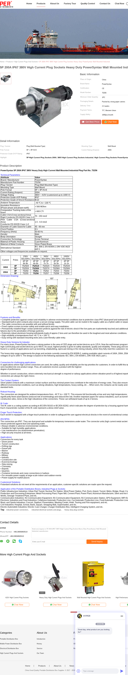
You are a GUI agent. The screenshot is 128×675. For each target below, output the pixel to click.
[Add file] (78, 671)
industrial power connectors (17, 510)
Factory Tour (70, 3)
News (72, 666)
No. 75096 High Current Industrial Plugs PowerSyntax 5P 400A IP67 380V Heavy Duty (73, 599)
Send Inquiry (97, 541)
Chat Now (119, 3)
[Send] (122, 671)
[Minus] (121, 616)
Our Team (40, 653)
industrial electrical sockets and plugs (46, 510)
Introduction (41, 639)
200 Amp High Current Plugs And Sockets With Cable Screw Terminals (35, 599)
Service (39, 648)
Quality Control (88, 3)
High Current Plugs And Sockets (11, 653)
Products (41, 3)
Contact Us (105, 3)
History (39, 644)
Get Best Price (92, 122)
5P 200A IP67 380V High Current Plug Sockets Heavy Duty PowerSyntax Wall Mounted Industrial (74, 62)
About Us (54, 3)
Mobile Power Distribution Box (11, 644)
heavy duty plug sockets (74, 510)
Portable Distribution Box (9, 639)
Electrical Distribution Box (9, 648)
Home (29, 3)
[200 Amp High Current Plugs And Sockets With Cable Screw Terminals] (35, 577)
